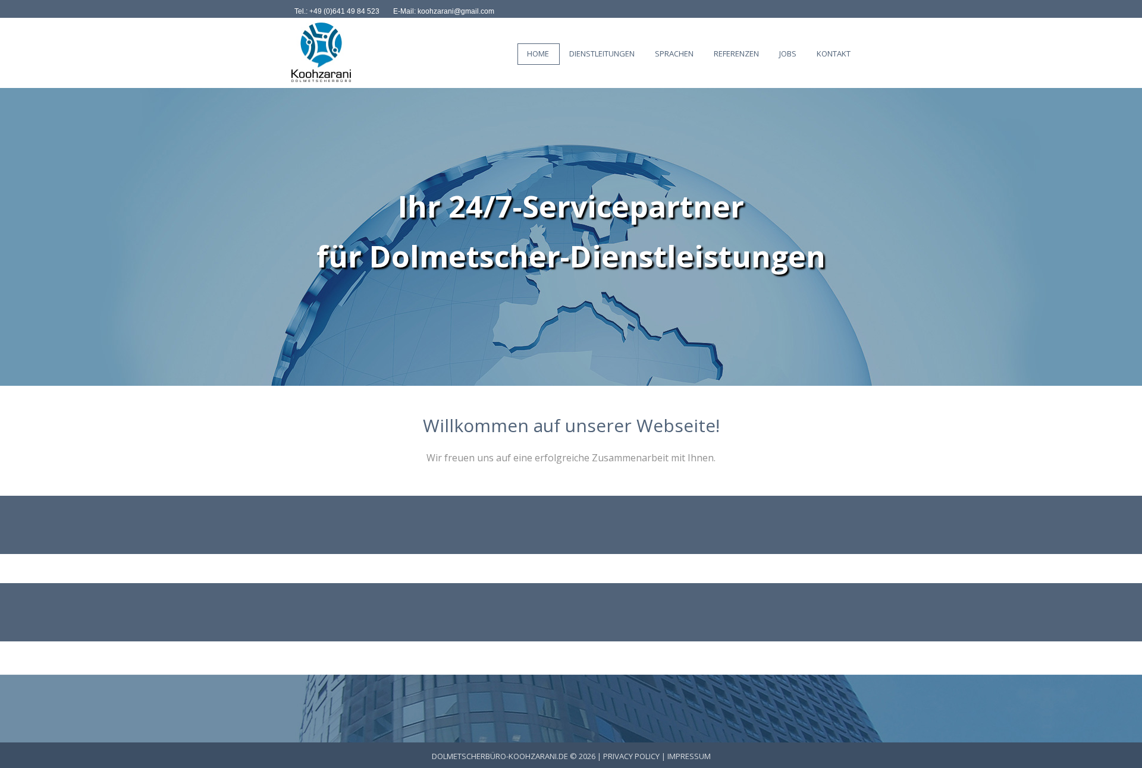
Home (538, 53)
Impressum (689, 756)
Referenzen (736, 53)
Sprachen (674, 53)
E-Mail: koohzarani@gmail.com (443, 11)
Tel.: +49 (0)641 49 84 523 (336, 11)
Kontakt (834, 53)
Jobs (787, 53)
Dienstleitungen (602, 53)
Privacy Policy (631, 756)
